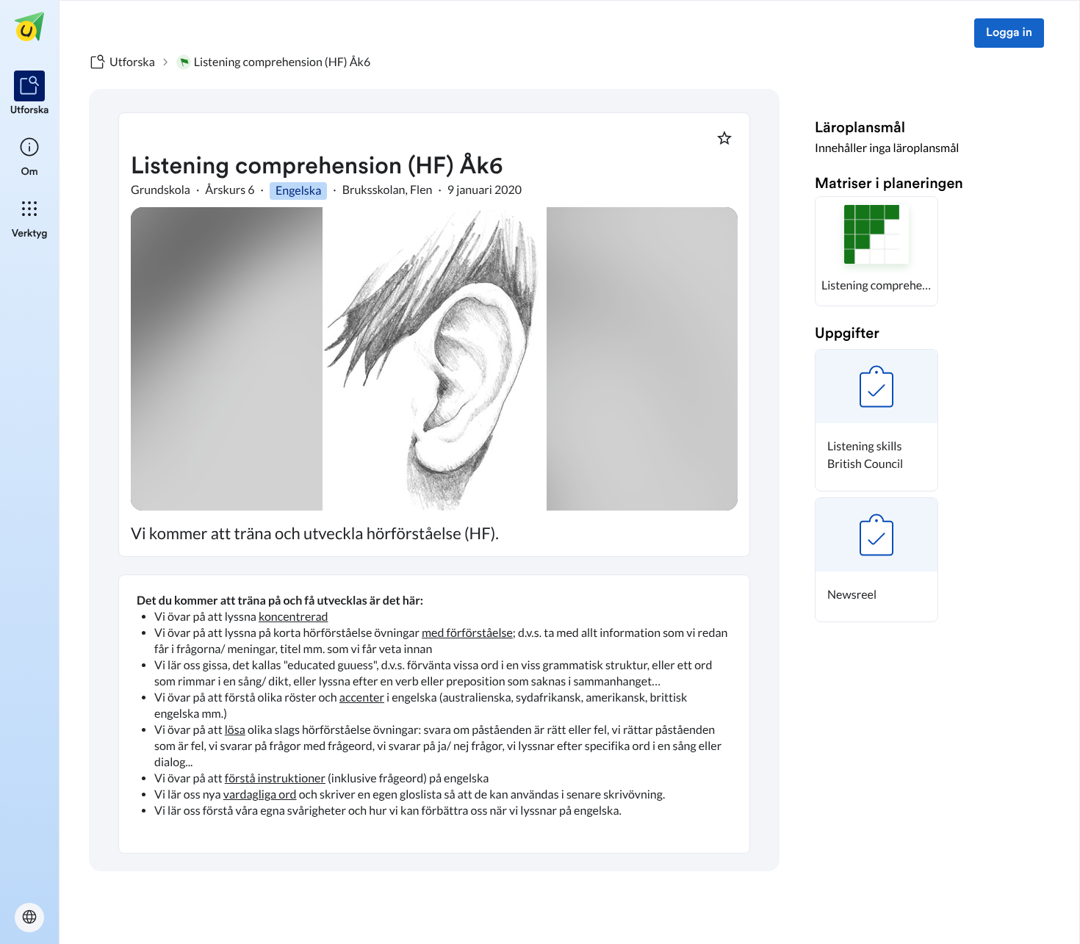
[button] (876, 251)
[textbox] (434, 714)
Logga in (1009, 33)
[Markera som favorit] (724, 138)
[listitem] (29, 94)
